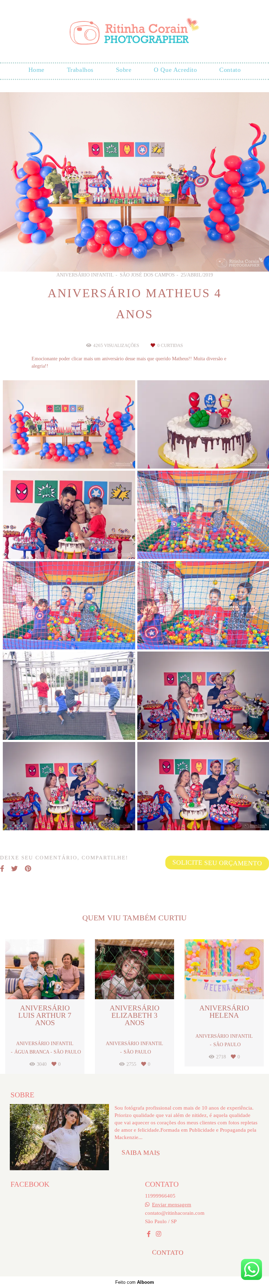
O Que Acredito (175, 69)
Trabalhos (80, 69)
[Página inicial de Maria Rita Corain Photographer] (134, 32)
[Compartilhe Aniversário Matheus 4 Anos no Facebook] (2, 868)
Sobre (124, 69)
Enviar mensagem (171, 1204)
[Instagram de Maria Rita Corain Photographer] (158, 1234)
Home (36, 69)
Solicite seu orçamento (217, 862)
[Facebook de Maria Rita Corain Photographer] (149, 1234)
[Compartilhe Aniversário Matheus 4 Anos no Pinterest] (28, 868)
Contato (230, 69)
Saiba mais (141, 1152)
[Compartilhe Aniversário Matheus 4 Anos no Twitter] (14, 868)
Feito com (134, 1282)
